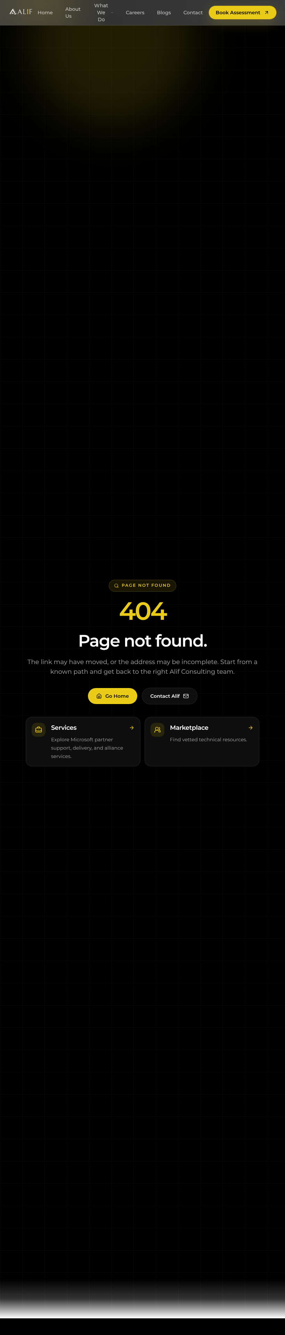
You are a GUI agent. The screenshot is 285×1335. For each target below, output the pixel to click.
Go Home (117, 696)
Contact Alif (165, 696)
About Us (73, 12)
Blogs (164, 12)
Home (45, 12)
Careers (135, 12)
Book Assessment (238, 12)
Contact (193, 12)
